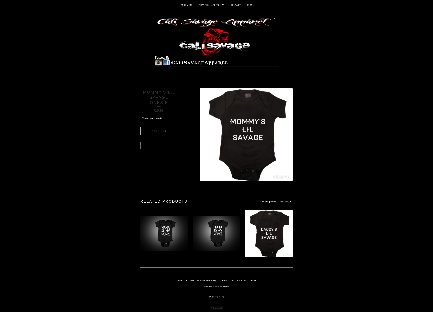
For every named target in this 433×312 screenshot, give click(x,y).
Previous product (268, 201)
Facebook (241, 280)
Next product (286, 201)
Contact (236, 5)
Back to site (217, 297)
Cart (250, 5)
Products (187, 5)
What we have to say (212, 5)
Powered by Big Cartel (216, 308)
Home (179, 280)
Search (253, 280)
